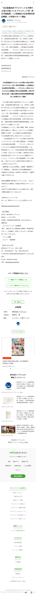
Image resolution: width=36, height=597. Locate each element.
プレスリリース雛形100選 (18, 507)
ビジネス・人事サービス (9, 26)
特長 (9, 461)
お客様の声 (8, 465)
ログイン (18, 470)
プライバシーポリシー (18, 577)
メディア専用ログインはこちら (19, 285)
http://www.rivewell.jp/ (12, 262)
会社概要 (18, 562)
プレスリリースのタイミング (18, 511)
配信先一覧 (25, 461)
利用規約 (18, 573)
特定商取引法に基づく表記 (18, 581)
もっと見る (24, 442)
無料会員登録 (18, 476)
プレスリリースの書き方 (18, 504)
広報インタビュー (18, 492)
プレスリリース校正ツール (18, 518)
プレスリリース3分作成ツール (18, 515)
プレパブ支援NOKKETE (18, 530)
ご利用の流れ (17, 465)
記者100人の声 (18, 496)
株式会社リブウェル (14, 20)
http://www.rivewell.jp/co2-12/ (10, 206)
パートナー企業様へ (18, 550)
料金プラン (16, 461)
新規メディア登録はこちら (19, 279)
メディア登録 (18, 546)
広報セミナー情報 (18, 500)
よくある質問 (27, 465)
